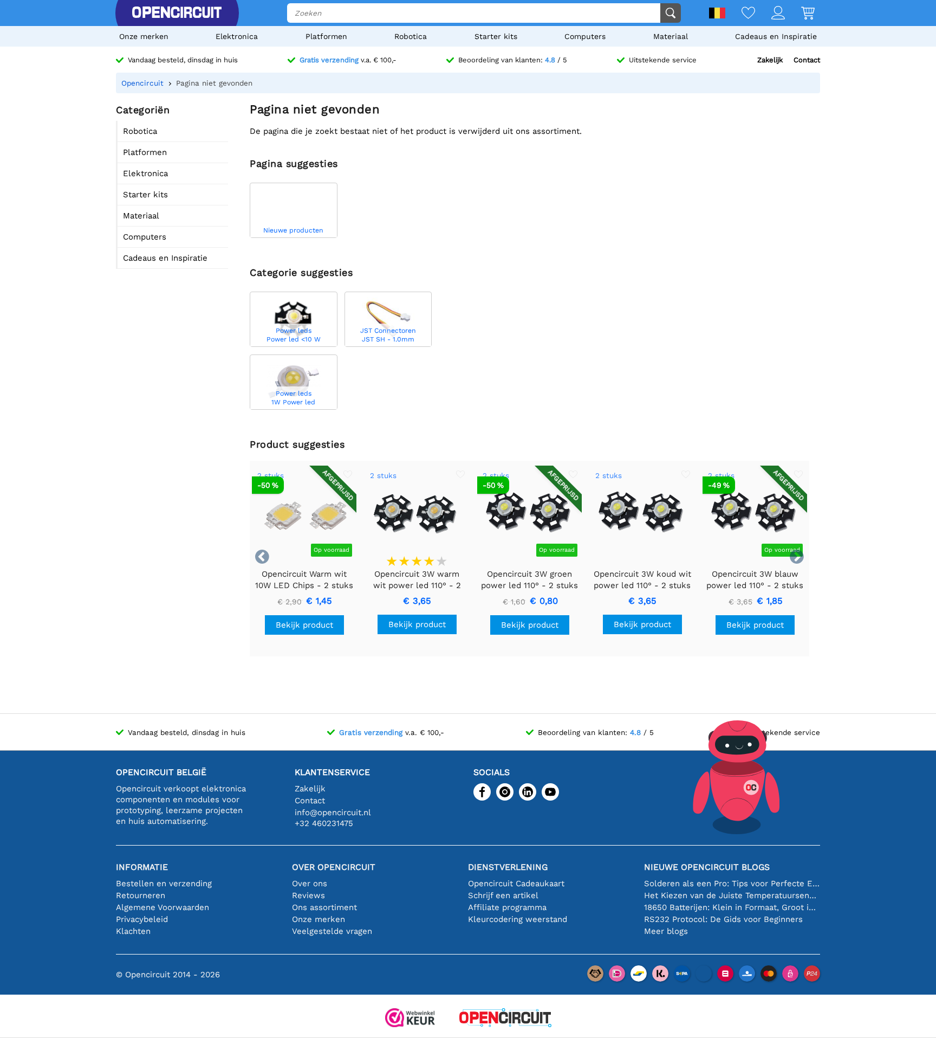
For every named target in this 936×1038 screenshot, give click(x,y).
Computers (585, 36)
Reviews (308, 895)
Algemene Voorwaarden (162, 907)
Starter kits (495, 36)
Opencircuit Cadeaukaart (516, 883)
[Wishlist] (740, 14)
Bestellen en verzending (164, 883)
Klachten (133, 931)
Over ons (309, 883)
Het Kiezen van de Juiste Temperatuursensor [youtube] (732, 895)
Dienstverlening (508, 867)
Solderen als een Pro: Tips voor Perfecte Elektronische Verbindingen (732, 883)
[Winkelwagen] (800, 14)
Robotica (410, 36)
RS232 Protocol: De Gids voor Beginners (723, 919)
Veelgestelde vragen (332, 931)
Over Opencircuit (333, 867)
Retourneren (140, 895)
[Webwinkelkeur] (410, 1018)
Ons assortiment (324, 907)
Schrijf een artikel (503, 895)
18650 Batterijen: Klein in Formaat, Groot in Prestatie (732, 907)
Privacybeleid (142, 919)
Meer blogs (666, 931)
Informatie (142, 867)
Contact (807, 60)
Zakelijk (770, 60)
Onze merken (143, 36)
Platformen (326, 36)
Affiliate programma (507, 907)
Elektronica (237, 36)
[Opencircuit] (176, 13)
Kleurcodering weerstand (517, 919)
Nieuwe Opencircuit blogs (707, 867)
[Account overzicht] (770, 14)
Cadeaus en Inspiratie (776, 36)
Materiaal (670, 36)
